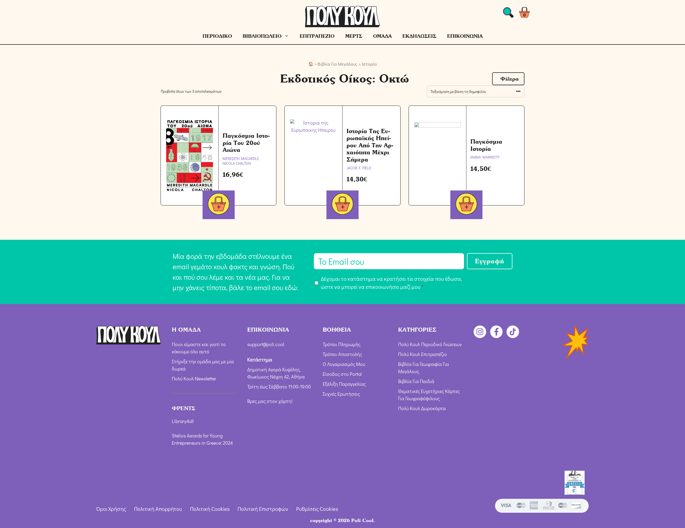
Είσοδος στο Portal (342, 374)
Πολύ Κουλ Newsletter (194, 378)
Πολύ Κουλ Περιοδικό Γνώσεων (430, 344)
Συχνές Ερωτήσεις (341, 394)
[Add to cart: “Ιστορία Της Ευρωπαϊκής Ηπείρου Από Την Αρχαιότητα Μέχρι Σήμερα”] (342, 204)
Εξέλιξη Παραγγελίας (344, 384)
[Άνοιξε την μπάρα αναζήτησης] (508, 14)
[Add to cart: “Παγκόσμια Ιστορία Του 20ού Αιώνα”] (219, 204)
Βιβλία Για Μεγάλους (337, 64)
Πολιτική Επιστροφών (263, 508)
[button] (508, 78)
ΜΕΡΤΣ (353, 36)
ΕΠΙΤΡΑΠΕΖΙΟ (317, 36)
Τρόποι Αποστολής (342, 354)
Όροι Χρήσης (111, 508)
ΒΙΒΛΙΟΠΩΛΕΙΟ (262, 36)
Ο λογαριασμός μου (344, 364)
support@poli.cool (265, 344)
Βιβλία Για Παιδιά (416, 381)
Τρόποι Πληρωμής (341, 344)
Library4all (183, 421)
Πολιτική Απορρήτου (158, 508)
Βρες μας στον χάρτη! (269, 401)
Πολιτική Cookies (210, 508)
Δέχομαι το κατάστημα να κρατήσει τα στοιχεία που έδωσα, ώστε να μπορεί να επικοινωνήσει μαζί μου (391, 282)
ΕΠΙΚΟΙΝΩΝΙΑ (465, 36)
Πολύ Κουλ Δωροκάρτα (422, 408)
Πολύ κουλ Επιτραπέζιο (422, 354)
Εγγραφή (489, 261)
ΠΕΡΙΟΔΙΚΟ (217, 36)
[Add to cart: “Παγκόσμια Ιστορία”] (466, 204)
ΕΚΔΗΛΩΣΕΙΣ (419, 36)
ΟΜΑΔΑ (382, 36)
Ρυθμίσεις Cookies (317, 508)
